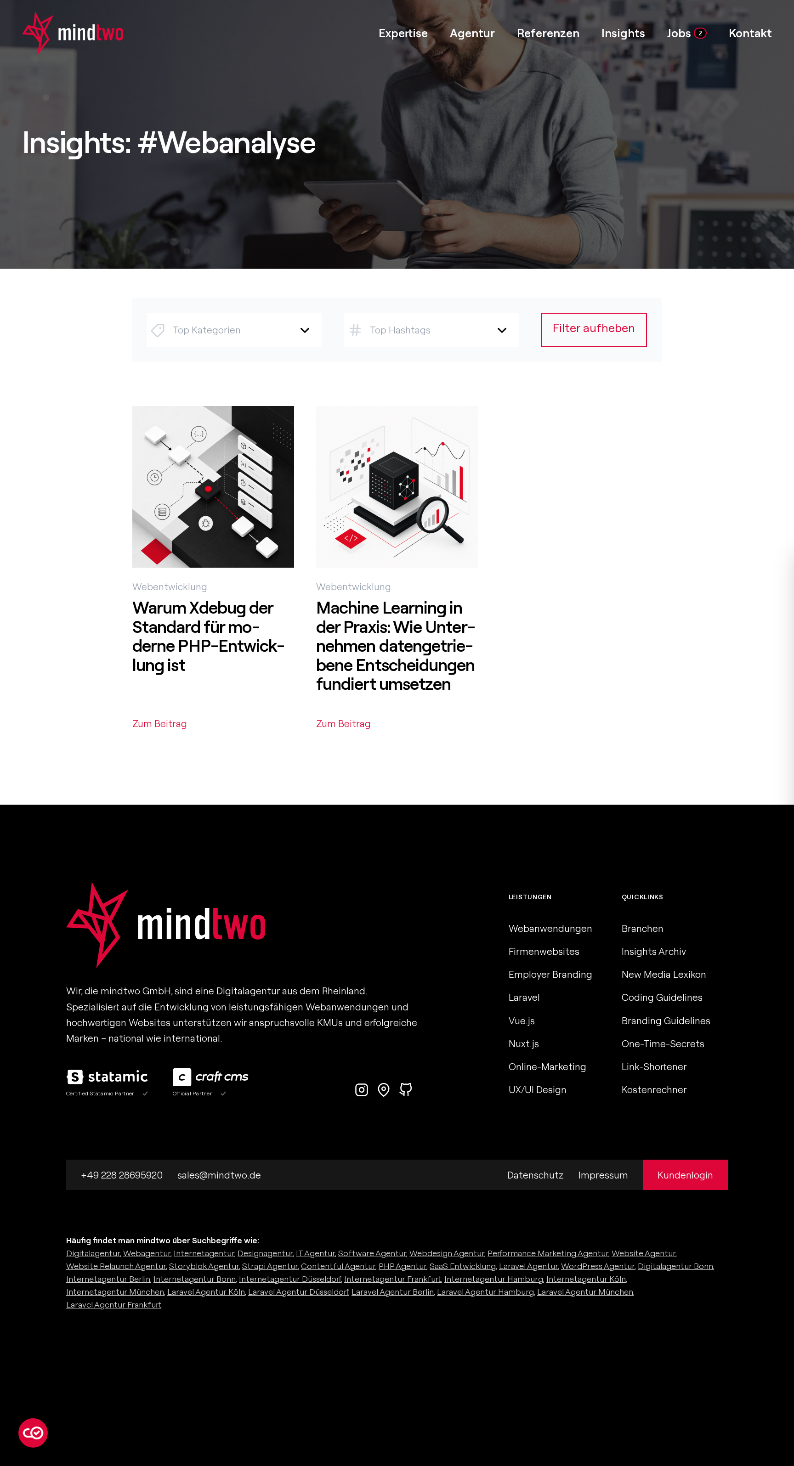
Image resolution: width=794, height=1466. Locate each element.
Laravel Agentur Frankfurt (113, 1304)
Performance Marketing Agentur (548, 1253)
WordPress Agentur (598, 1266)
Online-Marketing (547, 1066)
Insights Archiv (654, 951)
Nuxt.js (524, 1043)
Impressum (603, 1175)
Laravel (524, 997)
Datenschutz (535, 1175)
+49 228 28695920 (122, 1175)
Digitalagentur (93, 1253)
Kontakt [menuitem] (750, 33)
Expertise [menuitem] (403, 33)
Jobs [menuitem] (684, 33)
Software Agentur (372, 1253)
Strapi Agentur (270, 1266)
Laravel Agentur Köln (206, 1291)
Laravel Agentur (528, 1266)
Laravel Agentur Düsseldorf (298, 1291)
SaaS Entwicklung (463, 1266)
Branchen (643, 928)
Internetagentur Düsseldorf (290, 1279)
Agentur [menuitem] (472, 33)
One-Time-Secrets (663, 1043)
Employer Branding (550, 974)
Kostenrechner (654, 1089)
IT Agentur (315, 1253)
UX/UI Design (538, 1089)
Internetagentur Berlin (108, 1279)
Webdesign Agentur (446, 1253)
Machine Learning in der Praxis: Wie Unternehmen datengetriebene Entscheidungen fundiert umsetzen (396, 645)
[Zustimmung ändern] (33, 1433)
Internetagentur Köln (586, 1279)
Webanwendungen (550, 928)
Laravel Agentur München (585, 1291)
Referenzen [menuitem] (548, 33)
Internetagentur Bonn (194, 1279)
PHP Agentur (402, 1266)
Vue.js (522, 1020)
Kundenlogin (685, 1175)
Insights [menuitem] (623, 33)
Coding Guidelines (662, 997)
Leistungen (530, 897)
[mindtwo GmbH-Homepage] (61, 33)
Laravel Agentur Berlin (393, 1291)
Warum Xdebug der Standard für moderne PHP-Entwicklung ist (208, 636)
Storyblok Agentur (204, 1266)
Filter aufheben (594, 328)
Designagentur (265, 1253)
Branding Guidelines (666, 1020)
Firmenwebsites (544, 951)
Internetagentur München (115, 1291)
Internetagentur (204, 1253)
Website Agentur (643, 1253)
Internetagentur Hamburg (493, 1279)
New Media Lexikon (664, 974)
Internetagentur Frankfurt (392, 1279)
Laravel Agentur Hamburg (485, 1291)
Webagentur (146, 1253)
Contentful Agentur (338, 1266)
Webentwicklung (169, 586)
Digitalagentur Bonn (675, 1266)
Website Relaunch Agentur (116, 1266)
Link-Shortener (654, 1066)
